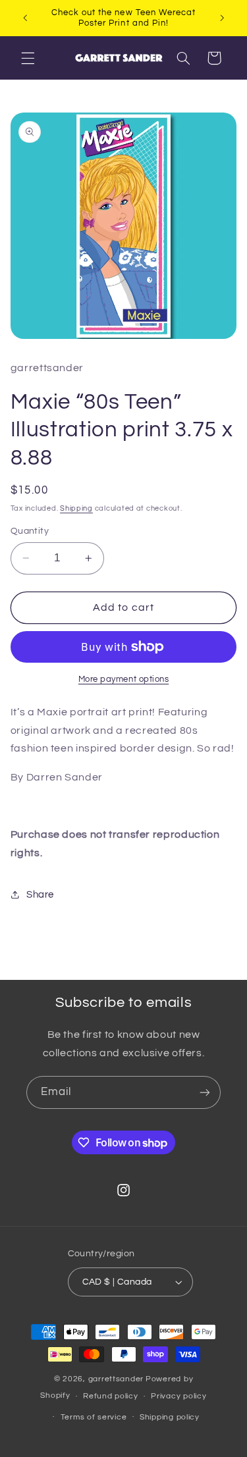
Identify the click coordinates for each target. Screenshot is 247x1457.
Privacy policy (178, 1396)
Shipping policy (170, 1417)
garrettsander (116, 1379)
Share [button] (40, 895)
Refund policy (110, 1396)
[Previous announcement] (25, 17)
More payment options (123, 679)
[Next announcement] (221, 17)
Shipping (76, 508)
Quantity (30, 531)
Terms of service (94, 1417)
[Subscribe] (205, 1092)
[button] (28, 58)
